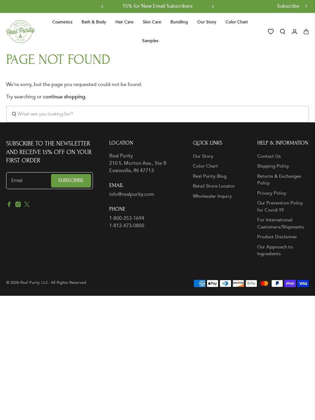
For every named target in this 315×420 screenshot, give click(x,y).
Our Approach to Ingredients (275, 251)
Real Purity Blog (209, 176)
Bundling (179, 22)
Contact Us (269, 156)
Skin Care (152, 22)
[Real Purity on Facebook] (9, 206)
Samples (150, 41)
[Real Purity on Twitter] (27, 206)
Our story (206, 22)
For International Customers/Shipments (280, 223)
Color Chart (205, 166)
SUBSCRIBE (71, 180)
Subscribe (289, 6)
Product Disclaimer (277, 236)
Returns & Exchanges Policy (279, 180)
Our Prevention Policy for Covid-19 (280, 207)
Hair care (124, 22)
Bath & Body (94, 22)
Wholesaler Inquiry (212, 196)
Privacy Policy (271, 193)
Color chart (236, 22)
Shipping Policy (273, 166)
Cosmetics (62, 22)
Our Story (203, 156)
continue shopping (64, 97)
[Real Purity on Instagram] (18, 206)
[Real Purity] (20, 31)
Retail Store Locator (214, 186)
